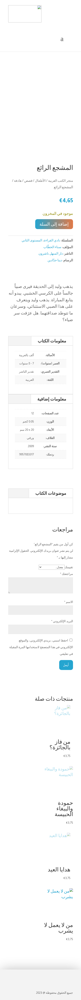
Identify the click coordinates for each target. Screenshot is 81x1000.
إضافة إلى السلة (54, 224)
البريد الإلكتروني (62, 621)
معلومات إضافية (51, 399)
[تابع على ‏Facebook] (69, 975)
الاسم (68, 602)
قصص (28, 180)
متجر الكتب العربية (60, 180)
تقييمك (69, 567)
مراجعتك (66, 574)
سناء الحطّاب (52, 247)
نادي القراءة (52, 240)
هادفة (18, 180)
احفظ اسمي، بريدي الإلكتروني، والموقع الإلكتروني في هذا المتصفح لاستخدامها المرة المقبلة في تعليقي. (41, 647)
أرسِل (66, 665)
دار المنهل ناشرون (50, 253)
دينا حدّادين (55, 260)
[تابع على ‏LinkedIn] (50, 975)
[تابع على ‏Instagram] (60, 975)
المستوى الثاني (32, 240)
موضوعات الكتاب (50, 493)
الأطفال (40, 180)
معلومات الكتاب (52, 340)
